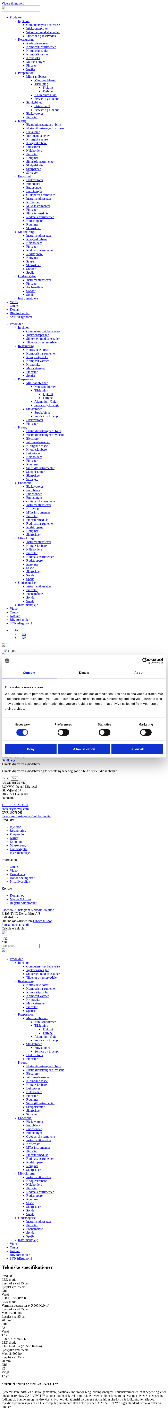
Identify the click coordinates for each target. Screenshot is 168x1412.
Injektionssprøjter (37, 28)
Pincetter (31, 65)
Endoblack (33, 183)
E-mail (6, 778)
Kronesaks (33, 58)
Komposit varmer (37, 54)
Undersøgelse (27, 276)
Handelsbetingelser (22, 878)
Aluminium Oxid (45, 95)
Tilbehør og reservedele (41, 36)
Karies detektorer (37, 43)
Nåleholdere (34, 150)
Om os (14, 306)
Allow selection (84, 749)
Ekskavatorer (34, 113)
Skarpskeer (33, 169)
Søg (4, 938)
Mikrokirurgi (26, 232)
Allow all (137, 749)
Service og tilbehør (46, 98)
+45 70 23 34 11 (17, 805)
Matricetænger (35, 61)
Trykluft (48, 87)
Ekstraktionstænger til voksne (45, 128)
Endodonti (25, 176)
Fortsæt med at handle (16, 924)
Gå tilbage (8, 760)
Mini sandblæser (37, 76)
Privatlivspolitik (20, 881)
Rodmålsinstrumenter (40, 217)
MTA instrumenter (38, 206)
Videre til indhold (13, 3)
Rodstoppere (34, 220)
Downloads (17, 874)
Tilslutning (41, 84)
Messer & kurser (20, 899)
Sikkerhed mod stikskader (43, 32)
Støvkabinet (34, 102)
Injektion (24, 21)
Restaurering (26, 39)
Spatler (30, 69)
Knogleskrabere (36, 143)
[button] (14, 630)
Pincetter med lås (37, 213)
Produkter (16, 17)
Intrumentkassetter (38, 135)
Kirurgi (22, 121)
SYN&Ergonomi (21, 317)
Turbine (48, 91)
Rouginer (32, 158)
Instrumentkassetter (38, 198)
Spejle (30, 272)
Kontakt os (17, 895)
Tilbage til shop (42, 921)
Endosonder (34, 187)
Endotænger (34, 191)
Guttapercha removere (40, 195)
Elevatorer (33, 132)
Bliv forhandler (20, 313)
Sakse (30, 261)
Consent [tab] (29, 672)
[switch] (63, 732)
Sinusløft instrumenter (40, 161)
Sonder (30, 269)
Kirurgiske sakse (37, 139)
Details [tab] (84, 672)
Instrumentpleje (28, 298)
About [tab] (138, 672)
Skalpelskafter (35, 165)
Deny (30, 749)
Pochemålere (34, 287)
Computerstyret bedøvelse (43, 24)
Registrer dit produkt (23, 903)
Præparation (26, 73)
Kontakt (15, 309)
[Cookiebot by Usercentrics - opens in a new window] (145, 661)
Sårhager (32, 172)
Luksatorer (33, 147)
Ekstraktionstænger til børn (43, 124)
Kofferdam (33, 202)
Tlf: (4, 805)
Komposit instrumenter (41, 47)
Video (14, 302)
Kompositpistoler (37, 50)
